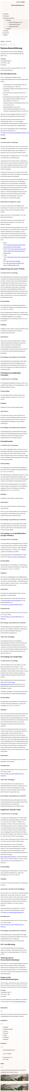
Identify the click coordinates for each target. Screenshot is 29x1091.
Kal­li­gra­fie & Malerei (8, 18)
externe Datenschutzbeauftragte (19, 1001)
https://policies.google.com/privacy (8, 856)
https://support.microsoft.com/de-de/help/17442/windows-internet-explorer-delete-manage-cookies (14, 251)
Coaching (5, 30)
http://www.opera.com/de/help (13, 261)
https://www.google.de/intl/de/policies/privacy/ (13, 912)
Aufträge (8, 28)
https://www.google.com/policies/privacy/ (17, 556)
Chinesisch (6, 16)
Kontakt (5, 34)
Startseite (5, 13)
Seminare (8, 20)
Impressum (5, 1039)
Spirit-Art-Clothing (5, 1075)
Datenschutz (6, 1037)
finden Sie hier (23, 693)
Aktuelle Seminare (14, 26)
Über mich (6, 32)
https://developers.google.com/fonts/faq (11, 600)
